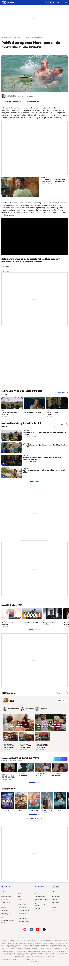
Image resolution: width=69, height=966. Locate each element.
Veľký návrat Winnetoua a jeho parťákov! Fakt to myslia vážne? (44, 471)
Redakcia (37, 908)
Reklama (4, 905)
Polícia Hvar (9, 37)
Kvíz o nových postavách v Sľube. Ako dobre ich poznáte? (17, 726)
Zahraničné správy (40, 896)
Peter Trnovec (11, 95)
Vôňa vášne (22, 773)
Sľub (6, 723)
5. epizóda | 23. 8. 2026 (30, 623)
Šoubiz (3, 894)
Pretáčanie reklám (23, 910)
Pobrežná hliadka (40, 773)
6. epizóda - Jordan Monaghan (8, 623)
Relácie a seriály (6, 896)
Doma (20, 891)
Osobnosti (4, 899)
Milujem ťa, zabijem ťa (8, 621)
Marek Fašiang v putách (32, 412)
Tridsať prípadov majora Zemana (8, 773)
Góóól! (24, 621)
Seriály (54, 907)
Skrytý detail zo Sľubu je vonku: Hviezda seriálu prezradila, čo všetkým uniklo (9, 746)
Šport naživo (55, 902)
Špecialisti (46, 621)
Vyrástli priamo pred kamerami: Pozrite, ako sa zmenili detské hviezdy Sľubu (42, 746)
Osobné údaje (22, 918)
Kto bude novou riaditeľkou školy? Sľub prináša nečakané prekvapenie (50, 726)
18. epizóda (56, 775)
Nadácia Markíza (23, 905)
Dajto (19, 894)
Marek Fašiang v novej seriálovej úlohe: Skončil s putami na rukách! (45, 446)
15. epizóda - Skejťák (50, 623)
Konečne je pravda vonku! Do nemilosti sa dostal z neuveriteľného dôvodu (42, 458)
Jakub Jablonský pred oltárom (9, 413)
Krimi (19, 896)
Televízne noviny (56, 894)
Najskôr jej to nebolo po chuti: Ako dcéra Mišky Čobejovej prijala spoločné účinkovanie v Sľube (26, 746)
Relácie (3, 37)
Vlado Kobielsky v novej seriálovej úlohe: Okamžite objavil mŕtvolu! (53, 180)
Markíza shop (22, 913)
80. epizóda (23, 775)
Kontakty (37, 891)
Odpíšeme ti (22, 907)
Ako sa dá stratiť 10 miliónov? (53, 413)
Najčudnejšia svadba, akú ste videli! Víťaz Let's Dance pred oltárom (45, 433)
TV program (5, 891)
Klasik (20, 899)
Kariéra (3, 907)
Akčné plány (5, 910)
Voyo (9, 779)
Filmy (53, 910)
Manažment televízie (7, 925)
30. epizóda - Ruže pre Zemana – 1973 (8, 776)
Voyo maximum (56, 891)
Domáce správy (39, 894)
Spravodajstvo (56, 896)
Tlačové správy (6, 902)
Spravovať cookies (23, 921)
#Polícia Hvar (6, 271)
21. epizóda (39, 775)
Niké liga (54, 899)
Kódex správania (6, 918)
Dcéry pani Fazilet (57, 773)
